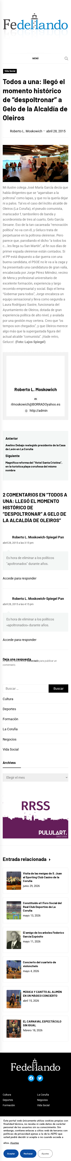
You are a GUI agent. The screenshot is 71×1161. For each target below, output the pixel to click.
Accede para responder (19, 578)
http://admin (38, 410)
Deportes (9, 709)
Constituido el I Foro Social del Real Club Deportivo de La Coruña (42, 906)
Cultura (8, 699)
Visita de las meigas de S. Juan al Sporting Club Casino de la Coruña (42, 877)
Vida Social (10, 71)
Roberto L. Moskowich (26, 131)
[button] (35, 58)
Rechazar (28, 1153)
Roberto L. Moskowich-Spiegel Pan (38, 537)
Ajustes (14, 1143)
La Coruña (10, 729)
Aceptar (11, 1153)
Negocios (9, 739)
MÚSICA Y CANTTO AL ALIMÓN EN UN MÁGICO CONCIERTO (42, 993)
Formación (10, 719)
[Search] (66, 58)
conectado (33, 660)
